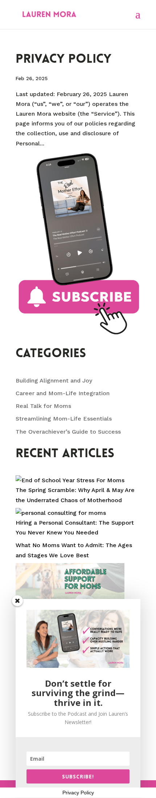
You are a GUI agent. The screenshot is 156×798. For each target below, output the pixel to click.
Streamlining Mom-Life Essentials (64, 418)
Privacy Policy (63, 59)
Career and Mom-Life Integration (63, 393)
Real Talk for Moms (43, 405)
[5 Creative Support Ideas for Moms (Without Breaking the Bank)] (70, 595)
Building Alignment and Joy (54, 380)
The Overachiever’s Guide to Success (68, 431)
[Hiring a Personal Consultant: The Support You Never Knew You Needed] (61, 513)
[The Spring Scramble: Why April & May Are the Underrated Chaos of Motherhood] (70, 480)
